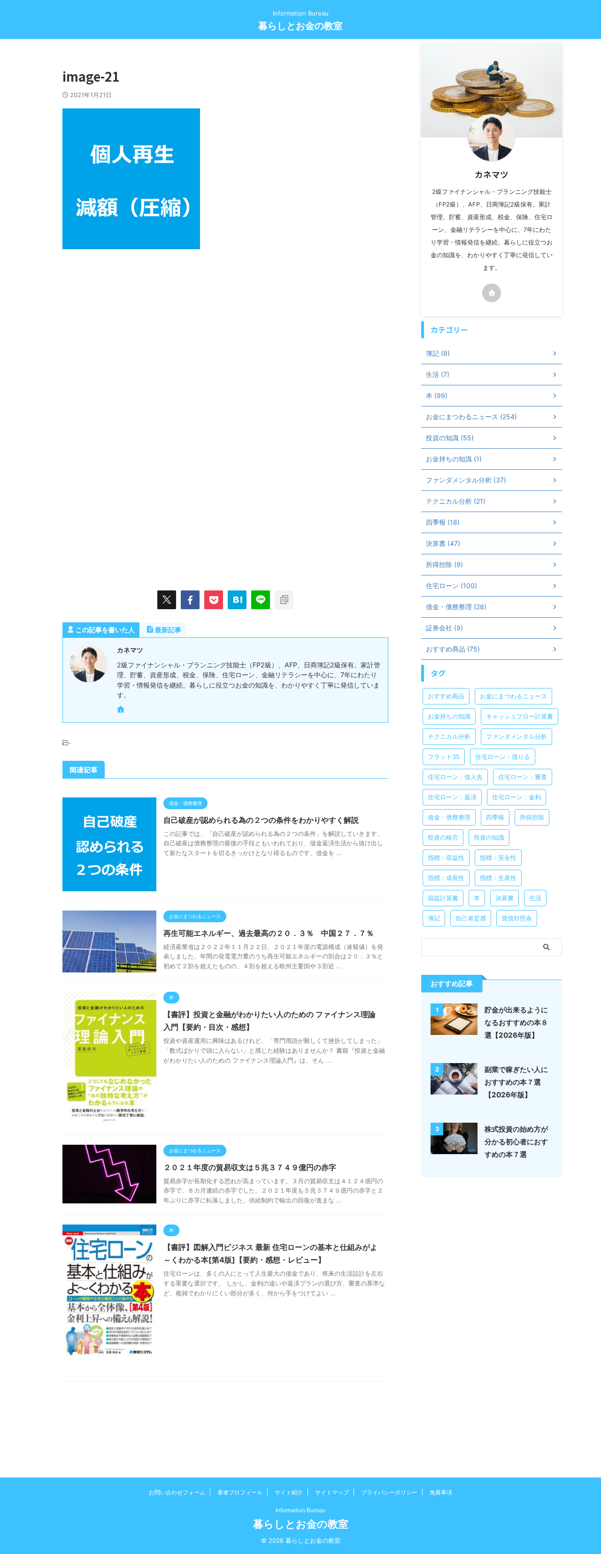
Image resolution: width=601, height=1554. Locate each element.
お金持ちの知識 (449, 716)
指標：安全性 (498, 857)
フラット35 (444, 756)
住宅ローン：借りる (502, 756)
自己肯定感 (470, 918)
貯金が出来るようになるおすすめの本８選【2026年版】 (516, 1022)
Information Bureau (300, 1510)
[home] (121, 710)
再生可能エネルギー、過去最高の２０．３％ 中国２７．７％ (268, 933)
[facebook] (190, 599)
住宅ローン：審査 (522, 777)
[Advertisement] (141, 338)
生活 (535, 898)
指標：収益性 (446, 857)
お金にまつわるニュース (513, 696)
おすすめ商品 (446, 696)
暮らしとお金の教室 (300, 25)
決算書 (504, 898)
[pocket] (213, 599)
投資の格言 (443, 837)
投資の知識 (489, 837)
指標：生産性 (498, 877)
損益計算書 (443, 898)
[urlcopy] (284, 599)
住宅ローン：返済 (452, 797)
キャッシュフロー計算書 (519, 716)
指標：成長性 (446, 877)
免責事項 (441, 1492)
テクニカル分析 (449, 736)
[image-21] (237, 599)
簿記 (434, 918)
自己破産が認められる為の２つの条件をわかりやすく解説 (261, 820)
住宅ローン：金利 (516, 797)
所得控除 (532, 817)
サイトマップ (332, 1492)
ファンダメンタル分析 (516, 736)
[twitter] (166, 599)
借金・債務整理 (449, 817)
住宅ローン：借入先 (455, 777)
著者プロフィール (239, 1492)
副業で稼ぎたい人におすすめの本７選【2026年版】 (516, 1082)
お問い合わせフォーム (177, 1492)
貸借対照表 (516, 918)
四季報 (495, 817)
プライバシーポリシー (389, 1492)
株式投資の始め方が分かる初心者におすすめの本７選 (516, 1142)
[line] (260, 599)
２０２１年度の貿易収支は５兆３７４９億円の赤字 (249, 1167)
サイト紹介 (289, 1492)
